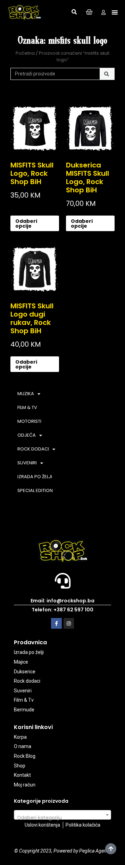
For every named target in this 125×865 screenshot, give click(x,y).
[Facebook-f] (56, 623)
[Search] (107, 74)
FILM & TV (27, 407)
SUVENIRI (27, 462)
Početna (25, 53)
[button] (74, 12)
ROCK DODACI (33, 449)
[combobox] (62, 815)
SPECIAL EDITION (35, 490)
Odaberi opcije (26, 223)
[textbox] (62, 817)
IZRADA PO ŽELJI (34, 476)
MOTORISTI (29, 421)
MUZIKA (25, 393)
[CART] (89, 12)
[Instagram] (69, 623)
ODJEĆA (26, 435)
